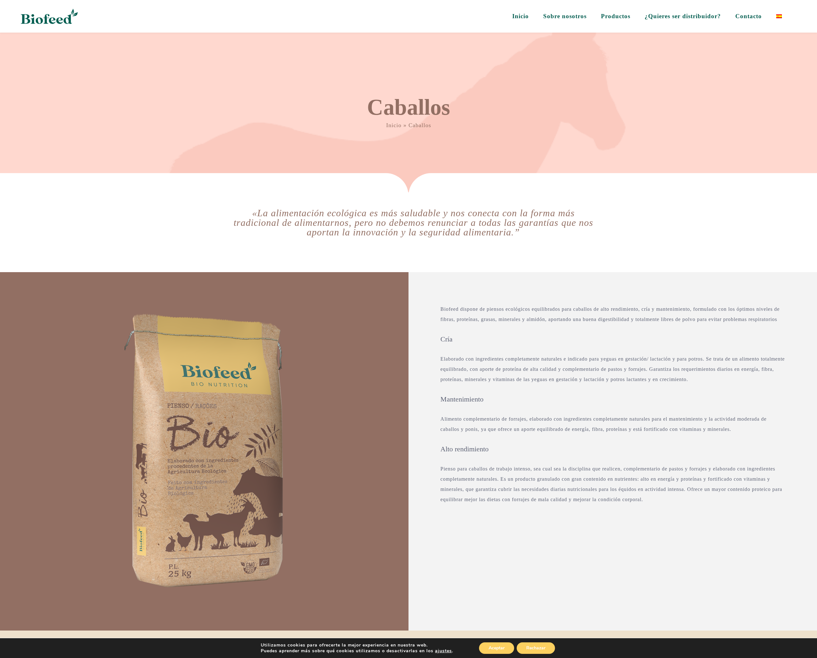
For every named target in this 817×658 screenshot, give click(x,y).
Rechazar (535, 648)
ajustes (443, 651)
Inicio (393, 125)
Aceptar (497, 648)
